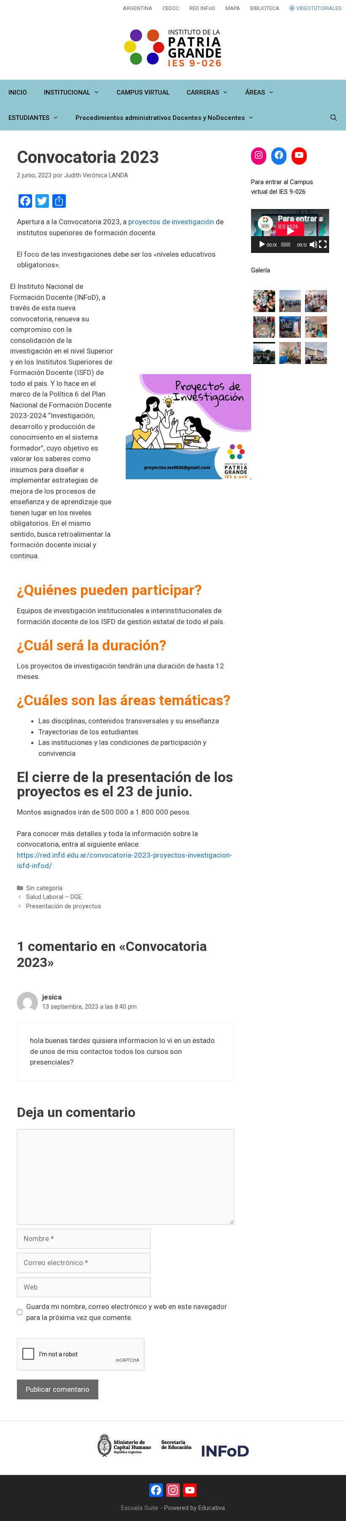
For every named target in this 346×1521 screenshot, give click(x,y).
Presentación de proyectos (63, 906)
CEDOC (170, 8)
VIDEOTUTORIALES (318, 8)
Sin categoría (44, 888)
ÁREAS (255, 92)
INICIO (17, 92)
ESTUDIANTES (28, 118)
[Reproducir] (262, 244)
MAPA (232, 8)
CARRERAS (203, 92)
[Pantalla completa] (323, 244)
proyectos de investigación (171, 221)
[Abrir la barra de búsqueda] (333, 117)
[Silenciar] (313, 244)
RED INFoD (202, 8)
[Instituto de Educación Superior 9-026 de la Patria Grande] (173, 48)
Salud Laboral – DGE (54, 897)
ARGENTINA (137, 8)
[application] (290, 231)
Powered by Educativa (194, 1508)
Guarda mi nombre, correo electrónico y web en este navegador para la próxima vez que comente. (126, 1312)
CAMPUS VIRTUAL (143, 92)
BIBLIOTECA (264, 8)
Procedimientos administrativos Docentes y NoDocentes (160, 118)
